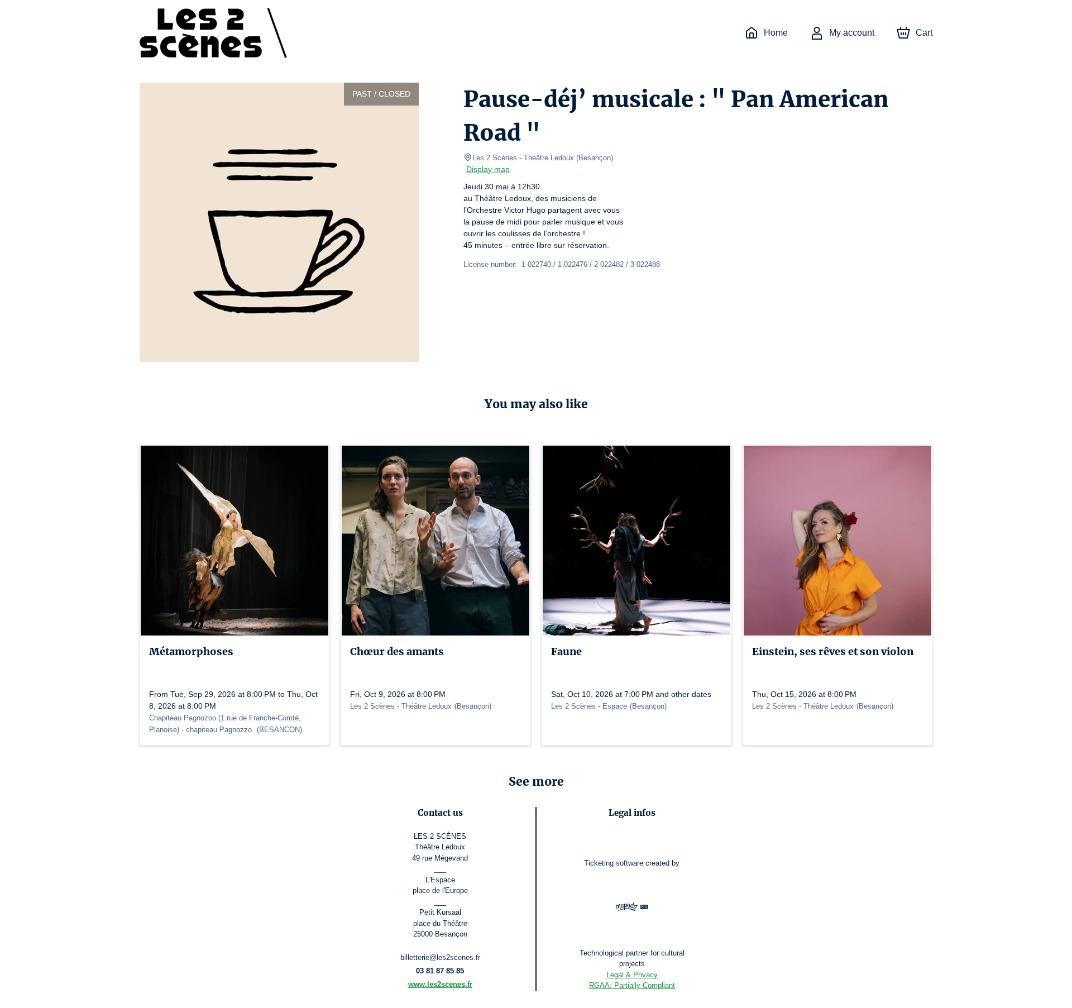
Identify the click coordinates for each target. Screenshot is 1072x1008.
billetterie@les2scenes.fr (440, 957)
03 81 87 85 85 (440, 971)
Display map (488, 169)
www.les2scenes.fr (440, 984)
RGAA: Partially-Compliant (632, 985)
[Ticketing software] (631, 908)
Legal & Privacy (632, 975)
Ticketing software (613, 863)
